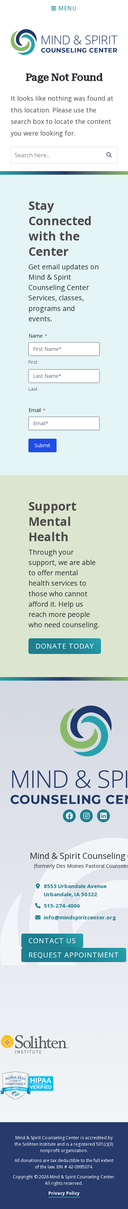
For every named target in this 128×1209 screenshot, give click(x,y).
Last (32, 389)
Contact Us (52, 940)
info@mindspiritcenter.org (80, 917)
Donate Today (65, 646)
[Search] (109, 155)
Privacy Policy (64, 1193)
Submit (42, 445)
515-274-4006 (62, 905)
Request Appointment (73, 955)
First (32, 362)
